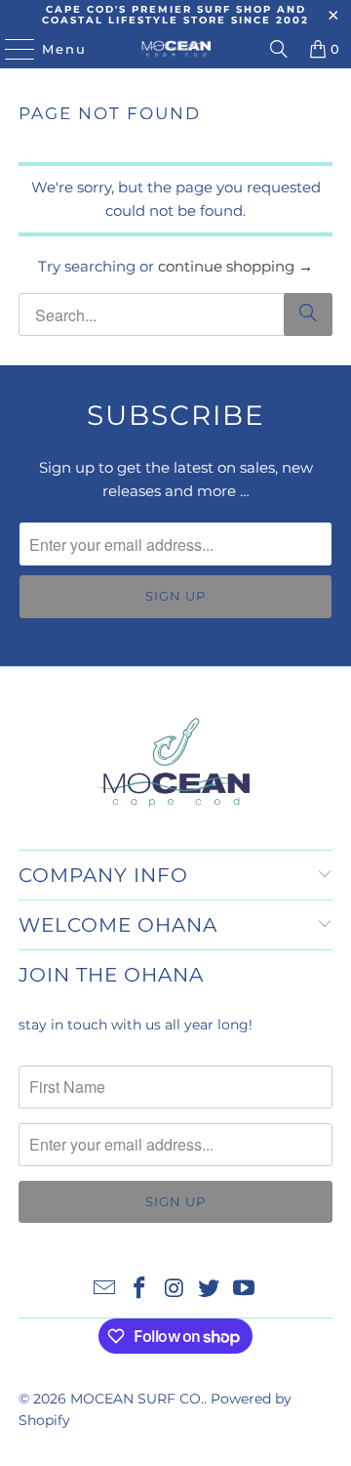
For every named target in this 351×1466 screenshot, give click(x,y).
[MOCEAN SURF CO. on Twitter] (209, 1290)
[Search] (278, 48)
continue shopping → (235, 266)
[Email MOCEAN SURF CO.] (105, 1290)
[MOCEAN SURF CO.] (175, 48)
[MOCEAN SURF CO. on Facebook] (139, 1290)
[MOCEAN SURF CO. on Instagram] (174, 1290)
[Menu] (10, 48)
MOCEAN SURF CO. (137, 1398)
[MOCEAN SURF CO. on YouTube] (244, 1290)
